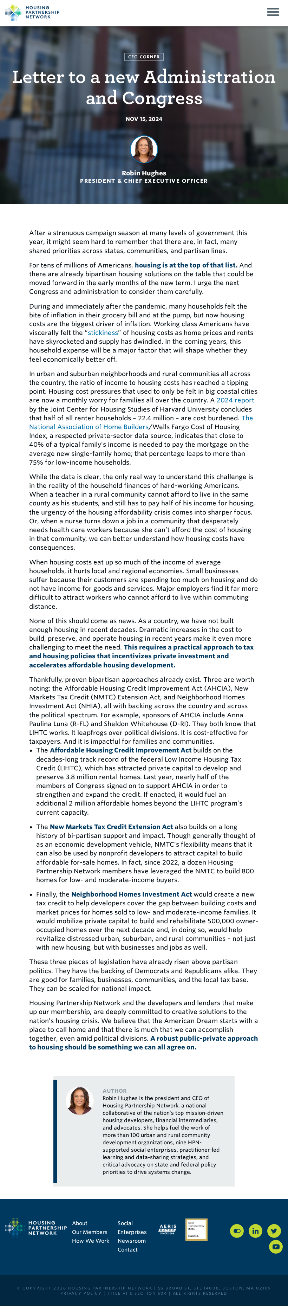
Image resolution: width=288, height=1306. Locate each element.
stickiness (103, 332)
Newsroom (132, 1241)
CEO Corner (144, 56)
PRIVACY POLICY (81, 1293)
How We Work (90, 1241)
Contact (128, 1250)
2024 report (235, 400)
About (79, 1223)
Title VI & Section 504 (137, 1293)
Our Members (89, 1232)
